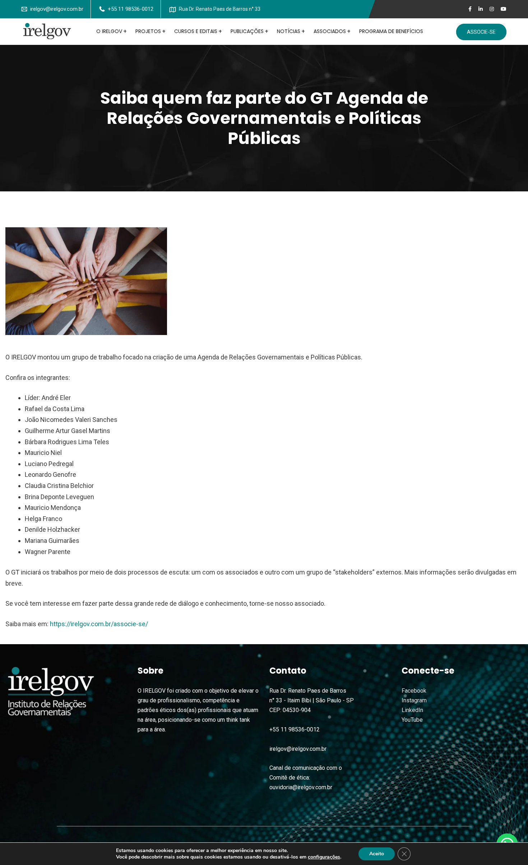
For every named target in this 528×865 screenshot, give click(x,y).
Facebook (414, 690)
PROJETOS (148, 31)
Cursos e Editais (195, 31)
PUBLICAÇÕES (247, 31)
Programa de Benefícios (391, 31)
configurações (324, 857)
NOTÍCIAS (288, 31)
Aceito (376, 853)
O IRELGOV (109, 31)
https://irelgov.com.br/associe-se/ (99, 624)
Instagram (414, 700)
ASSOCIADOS (330, 31)
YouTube (412, 719)
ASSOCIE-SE (481, 32)
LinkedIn (412, 710)
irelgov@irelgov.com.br (56, 9)
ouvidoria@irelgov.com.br (300, 787)
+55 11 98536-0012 (130, 9)
